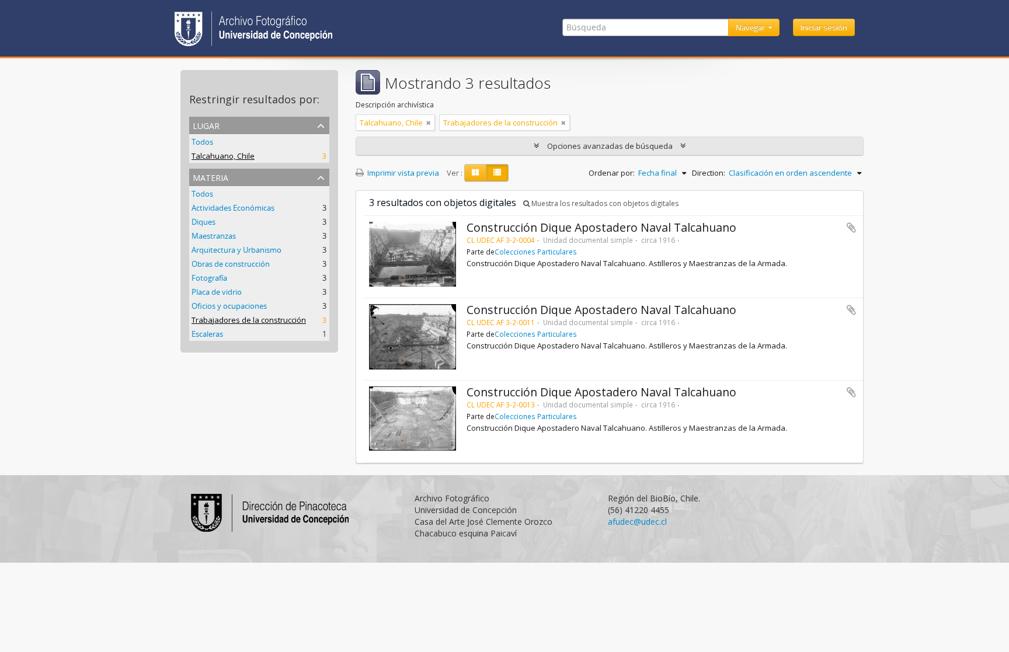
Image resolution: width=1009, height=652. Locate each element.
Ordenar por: (612, 173)
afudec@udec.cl (637, 521)
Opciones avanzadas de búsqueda (609, 146)
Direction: (708, 173)
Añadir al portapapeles (851, 227)
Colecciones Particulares (536, 251)
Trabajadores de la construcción (249, 320)
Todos (202, 142)
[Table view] (497, 173)
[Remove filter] (428, 122)
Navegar (751, 27)
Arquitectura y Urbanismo (236, 250)
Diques (203, 222)
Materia (210, 176)
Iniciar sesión (824, 27)
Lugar (206, 125)
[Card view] (475, 173)
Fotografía (209, 278)
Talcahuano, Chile (223, 156)
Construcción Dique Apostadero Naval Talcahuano (601, 227)
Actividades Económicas (233, 208)
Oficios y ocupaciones (229, 306)
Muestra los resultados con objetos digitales (604, 203)
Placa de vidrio (217, 292)
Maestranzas (214, 236)
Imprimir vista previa (402, 173)
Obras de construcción (231, 264)
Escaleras (207, 334)
